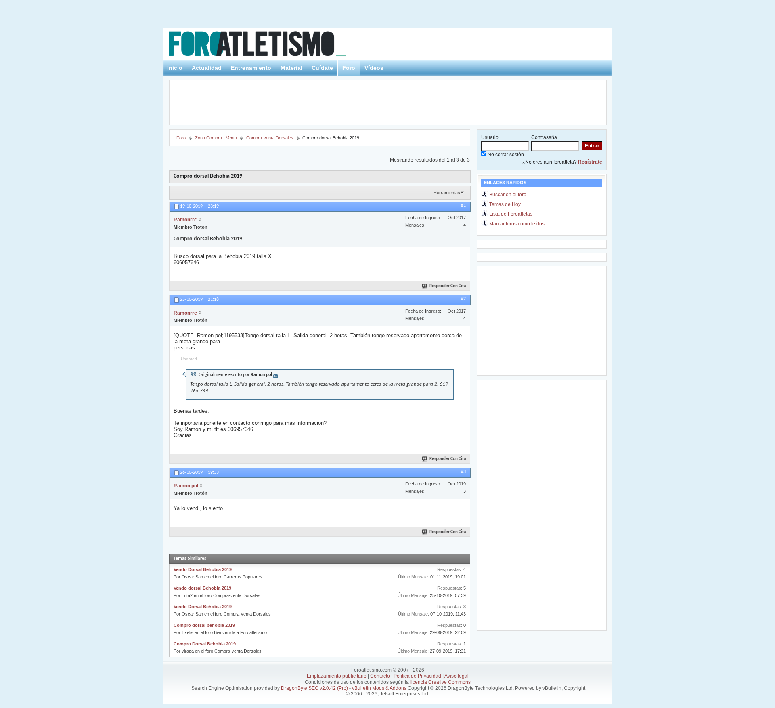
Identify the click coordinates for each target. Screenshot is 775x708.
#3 (463, 471)
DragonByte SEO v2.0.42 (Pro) (314, 688)
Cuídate (322, 68)
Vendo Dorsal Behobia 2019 (203, 569)
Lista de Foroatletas (510, 214)
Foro (348, 68)
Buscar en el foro (507, 194)
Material (291, 68)
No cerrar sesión (505, 155)
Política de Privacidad (417, 676)
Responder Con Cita (447, 286)
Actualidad (207, 68)
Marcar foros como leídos (517, 224)
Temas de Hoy (505, 204)
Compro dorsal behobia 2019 (204, 625)
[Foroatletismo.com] (267, 45)
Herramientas (447, 192)
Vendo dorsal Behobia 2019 (202, 588)
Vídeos (373, 68)
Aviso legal (456, 676)
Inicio (174, 68)
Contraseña (544, 137)
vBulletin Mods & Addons (379, 688)
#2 (463, 298)
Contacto (380, 676)
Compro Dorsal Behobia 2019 (205, 643)
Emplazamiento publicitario (337, 676)
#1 (463, 205)
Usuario (490, 137)
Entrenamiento (251, 68)
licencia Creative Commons (440, 682)
